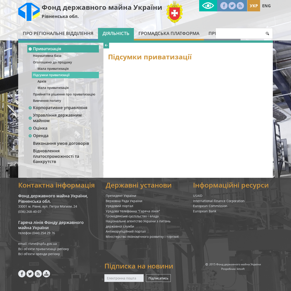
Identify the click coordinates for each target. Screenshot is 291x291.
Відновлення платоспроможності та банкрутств (56, 156)
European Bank (204, 211)
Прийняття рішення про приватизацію (64, 94)
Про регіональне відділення (58, 33)
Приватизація (47, 48)
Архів (42, 81)
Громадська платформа (168, 33)
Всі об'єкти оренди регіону (39, 254)
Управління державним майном (57, 117)
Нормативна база (47, 55)
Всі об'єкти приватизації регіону (43, 249)
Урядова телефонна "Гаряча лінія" (133, 211)
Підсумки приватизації (51, 75)
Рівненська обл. (60, 16)
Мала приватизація (53, 68)
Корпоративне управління (60, 107)
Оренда (40, 135)
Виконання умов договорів (61, 143)
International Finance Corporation (219, 201)
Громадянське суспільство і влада (132, 216)
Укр (254, 5)
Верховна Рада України (124, 201)
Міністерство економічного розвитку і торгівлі (142, 236)
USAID (197, 195)
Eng (266, 5)
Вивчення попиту (47, 100)
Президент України (121, 195)
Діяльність (116, 33)
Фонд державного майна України (102, 7)
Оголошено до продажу (52, 62)
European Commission (210, 206)
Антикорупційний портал (126, 231)
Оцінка (40, 128)
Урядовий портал (119, 206)
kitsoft (241, 269)
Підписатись (158, 278)
